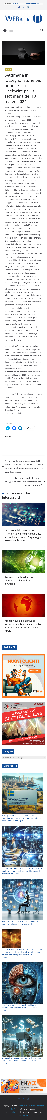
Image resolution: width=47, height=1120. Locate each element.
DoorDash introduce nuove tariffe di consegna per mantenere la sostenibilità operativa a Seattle (21, 1060)
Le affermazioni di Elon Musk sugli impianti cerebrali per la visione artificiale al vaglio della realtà (22, 1008)
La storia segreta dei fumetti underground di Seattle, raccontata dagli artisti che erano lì (23, 482)
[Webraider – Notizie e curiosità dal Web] (5, 30)
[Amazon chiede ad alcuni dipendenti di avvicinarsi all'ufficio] (23, 552)
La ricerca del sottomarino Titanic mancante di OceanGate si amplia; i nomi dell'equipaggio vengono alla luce (23, 535)
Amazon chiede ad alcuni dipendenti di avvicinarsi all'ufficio (19, 581)
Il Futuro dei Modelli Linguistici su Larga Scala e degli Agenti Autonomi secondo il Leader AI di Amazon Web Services (22, 871)
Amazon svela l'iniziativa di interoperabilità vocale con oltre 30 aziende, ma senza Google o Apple (23, 625)
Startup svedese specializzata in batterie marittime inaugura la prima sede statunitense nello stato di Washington (21, 818)
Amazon (8, 69)
